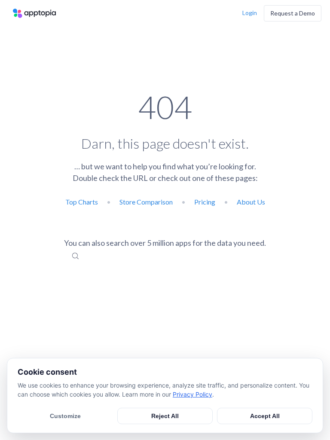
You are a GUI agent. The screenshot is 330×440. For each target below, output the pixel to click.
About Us (251, 202)
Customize (65, 415)
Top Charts (81, 202)
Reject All (165, 415)
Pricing (204, 202)
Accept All (265, 415)
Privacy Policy (192, 394)
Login (249, 12)
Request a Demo (292, 13)
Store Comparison (146, 202)
